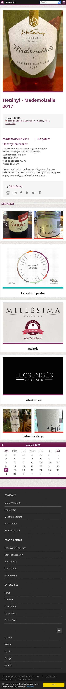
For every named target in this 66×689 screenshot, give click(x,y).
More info (30, 686)
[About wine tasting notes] (33, 376)
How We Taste (12, 530)
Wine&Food (10, 606)
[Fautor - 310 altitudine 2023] (49, 421)
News (7, 592)
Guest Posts (10, 561)
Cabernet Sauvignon (25, 120)
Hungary (40, 120)
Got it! (54, 684)
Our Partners (11, 568)
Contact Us (10, 509)
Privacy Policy (25, 679)
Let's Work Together (15, 547)
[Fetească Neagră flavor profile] (33, 268)
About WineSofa (12, 503)
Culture (8, 637)
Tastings (11, 120)
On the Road (10, 620)
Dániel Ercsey (16, 186)
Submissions (10, 575)
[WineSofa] (9, 2)
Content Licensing (13, 554)
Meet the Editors (13, 516)
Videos (7, 644)
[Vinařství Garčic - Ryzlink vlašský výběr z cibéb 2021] (17, 421)
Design (8, 658)
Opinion (8, 651)
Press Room (10, 523)
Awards (8, 664)
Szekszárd (10, 123)
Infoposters (10, 613)
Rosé (47, 120)
